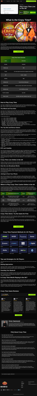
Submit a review (32, 294)
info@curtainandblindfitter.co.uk (32, 384)
